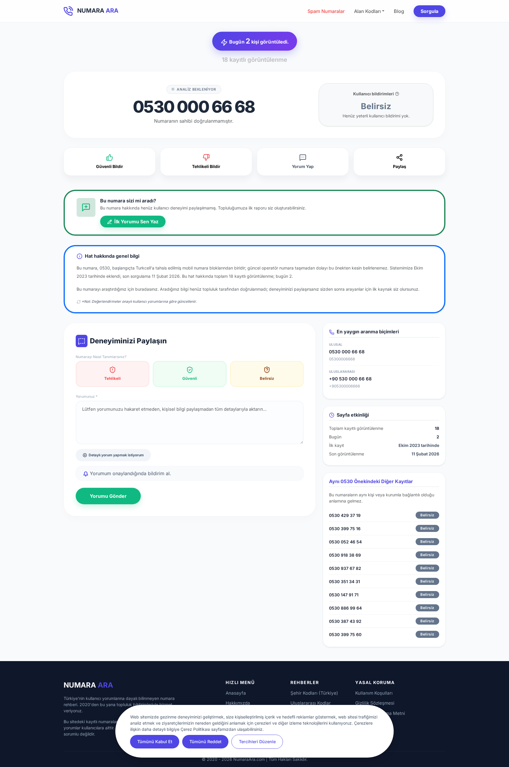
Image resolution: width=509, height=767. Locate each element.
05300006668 (342, 359)
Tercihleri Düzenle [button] (257, 741)
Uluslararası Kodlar (310, 703)
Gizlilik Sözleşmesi (374, 703)
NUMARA (88, 685)
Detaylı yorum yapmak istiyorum (116, 455)
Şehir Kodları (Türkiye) (314, 693)
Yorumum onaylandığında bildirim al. (129, 473)
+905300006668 (344, 386)
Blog (399, 11)
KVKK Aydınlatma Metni (380, 713)
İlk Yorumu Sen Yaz (135, 221)
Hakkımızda (238, 703)
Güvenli (189, 378)
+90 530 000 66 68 (350, 379)
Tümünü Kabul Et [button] (154, 741)
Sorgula (429, 11)
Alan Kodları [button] (367, 11)
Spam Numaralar (326, 11)
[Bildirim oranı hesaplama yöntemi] (397, 94)
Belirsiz (267, 378)
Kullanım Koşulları (374, 693)
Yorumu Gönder (108, 496)
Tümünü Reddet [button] (205, 741)
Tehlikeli (112, 378)
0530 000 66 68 (347, 352)
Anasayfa (236, 693)
